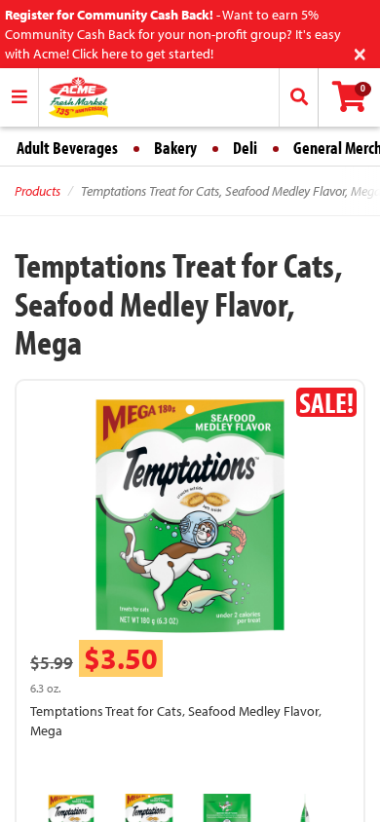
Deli (245, 147)
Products (37, 191)
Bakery (175, 147)
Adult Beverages (67, 147)
